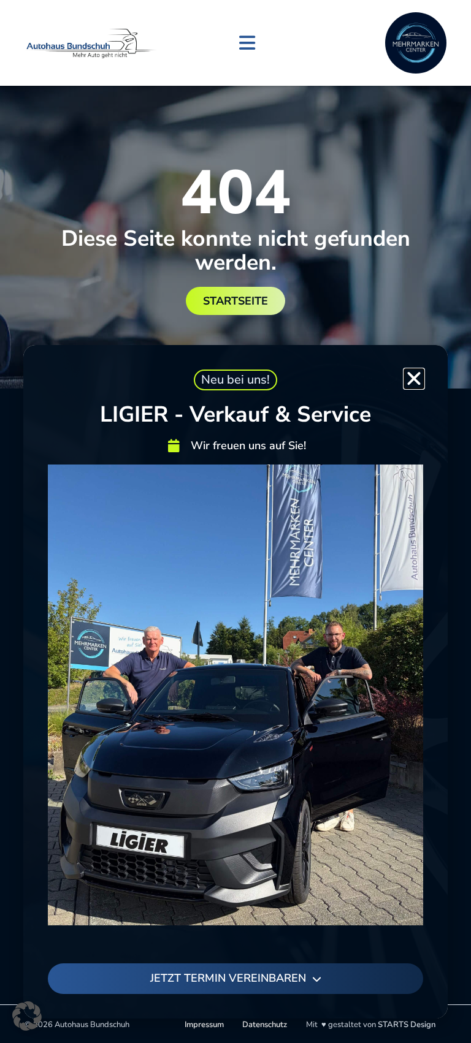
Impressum (204, 1024)
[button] (247, 43)
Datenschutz (264, 1024)
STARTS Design (406, 1024)
